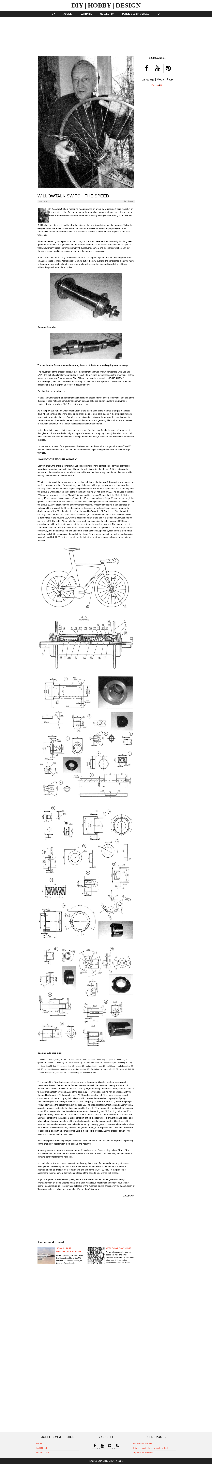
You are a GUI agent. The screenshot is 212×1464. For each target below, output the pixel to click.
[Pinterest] (168, 68)
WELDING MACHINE (118, 1248)
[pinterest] (110, 1446)
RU (161, 85)
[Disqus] (86, 1312)
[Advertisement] (106, 35)
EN (152, 85)
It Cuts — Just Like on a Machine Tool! (150, 1448)
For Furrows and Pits (142, 1443)
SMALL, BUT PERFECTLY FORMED (69, 1250)
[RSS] (117, 1446)
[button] (58, 14)
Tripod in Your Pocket (143, 1452)
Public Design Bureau (135, 14)
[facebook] (95, 1446)
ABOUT (39, 1443)
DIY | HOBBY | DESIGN (106, 5)
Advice (67, 14)
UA (157, 85)
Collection (107, 14)
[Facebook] (146, 68)
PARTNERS (41, 1448)
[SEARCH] (158, 14)
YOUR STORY (42, 1452)
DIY (54, 14)
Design (130, 201)
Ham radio (86, 14)
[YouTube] (157, 68)
